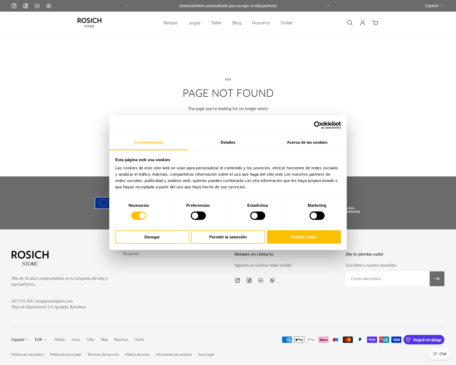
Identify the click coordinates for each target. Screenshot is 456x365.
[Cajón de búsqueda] (350, 22)
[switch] (198, 216)
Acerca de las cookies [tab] (307, 142)
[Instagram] (14, 6)
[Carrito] (375, 22)
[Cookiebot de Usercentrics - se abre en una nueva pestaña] (318, 125)
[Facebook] (25, 6)
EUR (38, 339)
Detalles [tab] (228, 142)
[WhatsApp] (49, 6)
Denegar (152, 237)
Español (431, 5)
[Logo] (89, 23)
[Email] (37, 6)
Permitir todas (304, 237)
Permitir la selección (228, 237)
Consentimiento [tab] (149, 142)
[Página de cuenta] (362, 22)
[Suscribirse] (437, 278)
